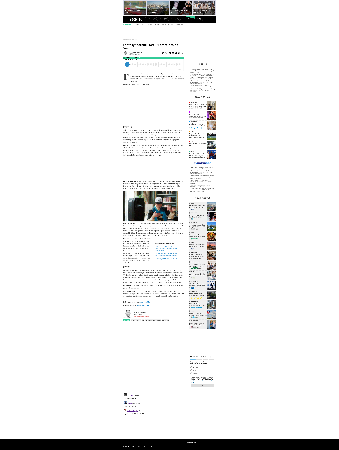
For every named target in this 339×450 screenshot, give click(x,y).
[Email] (179, 53)
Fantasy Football (167, 24)
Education (194, 102)
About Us (126, 441)
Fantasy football (132, 58)
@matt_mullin (144, 302)
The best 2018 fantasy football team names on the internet (166, 259)
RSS (204, 441)
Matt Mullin (137, 52)
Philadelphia (148, 320)
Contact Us (158, 441)
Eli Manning (165, 320)
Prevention (194, 122)
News (155, 19)
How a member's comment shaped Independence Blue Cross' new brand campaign (200, 181)
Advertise (142, 441)
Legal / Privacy (176, 441)
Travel (192, 232)
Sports (200, 19)
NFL (140, 58)
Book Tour (194, 213)
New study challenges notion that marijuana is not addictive (200, 185)
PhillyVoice (135, 19)
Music (192, 131)
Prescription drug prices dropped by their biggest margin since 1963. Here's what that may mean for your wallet (202, 189)
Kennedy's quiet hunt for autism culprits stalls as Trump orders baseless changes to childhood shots (202, 71)
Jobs (192, 141)
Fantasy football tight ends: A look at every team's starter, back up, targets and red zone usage (202, 90)
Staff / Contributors (191, 442)
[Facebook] (163, 53)
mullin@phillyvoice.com (141, 316)
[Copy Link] (182, 53)
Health (166, 18)
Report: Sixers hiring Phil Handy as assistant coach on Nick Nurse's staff (200, 86)
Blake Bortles (157, 320)
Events (189, 18)
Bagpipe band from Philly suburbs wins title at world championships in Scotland (201, 78)
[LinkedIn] (169, 53)
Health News (194, 301)
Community (194, 291)
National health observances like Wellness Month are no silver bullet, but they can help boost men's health (202, 177)
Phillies (157, 24)
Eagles (137, 24)
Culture (178, 18)
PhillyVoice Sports (143, 305)
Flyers (143, 24)
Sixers (150, 24)
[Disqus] (153, 369)
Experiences (194, 112)
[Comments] (176, 53)
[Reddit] (172, 53)
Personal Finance (196, 262)
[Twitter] (166, 53)
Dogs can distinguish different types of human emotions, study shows (201, 168)
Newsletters (179, 24)
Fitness (193, 203)
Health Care (194, 321)
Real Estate (194, 222)
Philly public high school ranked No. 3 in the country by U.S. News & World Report (202, 74)
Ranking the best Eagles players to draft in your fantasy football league (166, 254)
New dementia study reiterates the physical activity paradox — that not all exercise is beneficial (201, 82)
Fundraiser (194, 252)
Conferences (194, 281)
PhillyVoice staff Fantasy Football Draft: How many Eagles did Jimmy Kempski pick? (166, 248)
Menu (126, 19)
